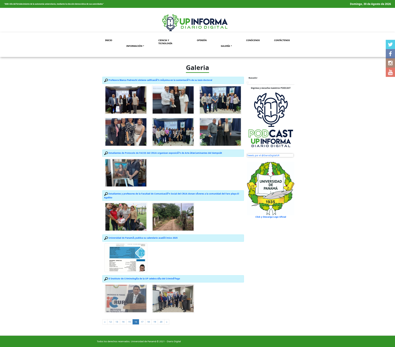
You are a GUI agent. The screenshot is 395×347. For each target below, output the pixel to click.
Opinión (202, 40)
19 (155, 321)
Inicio (108, 40)
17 (142, 321)
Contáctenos (282, 40)
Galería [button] (225, 45)
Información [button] (134, 45)
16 (137, 321)
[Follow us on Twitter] (390, 44)
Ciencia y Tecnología (165, 42)
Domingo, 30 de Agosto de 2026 (370, 4)
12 (110, 321)
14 (123, 321)
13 (117, 321)
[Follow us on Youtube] (390, 72)
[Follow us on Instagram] (390, 63)
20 (161, 321)
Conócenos (253, 40)
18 (148, 321)
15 (129, 321)
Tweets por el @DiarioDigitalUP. (263, 155)
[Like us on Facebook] (390, 53)
